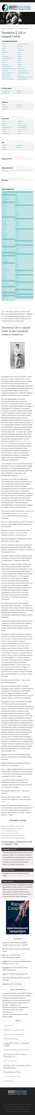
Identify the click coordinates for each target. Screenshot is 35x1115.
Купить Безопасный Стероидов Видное (13, 838)
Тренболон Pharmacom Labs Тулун (12, 828)
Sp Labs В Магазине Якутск (10, 831)
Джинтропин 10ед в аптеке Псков (10, 1060)
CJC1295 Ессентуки (10, 1039)
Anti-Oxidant (8, 1081)
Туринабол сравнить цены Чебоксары (13, 835)
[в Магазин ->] (17, 901)
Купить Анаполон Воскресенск (13, 1034)
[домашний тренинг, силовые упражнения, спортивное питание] (17, 5)
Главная (3, 28)
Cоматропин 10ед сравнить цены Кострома (12, 1076)
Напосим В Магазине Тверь (13, 1030)
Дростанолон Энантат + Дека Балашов (13, 826)
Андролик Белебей (8, 1025)
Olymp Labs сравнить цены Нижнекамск (16, 1066)
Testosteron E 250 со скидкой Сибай (17, 28)
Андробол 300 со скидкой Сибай (16, 1044)
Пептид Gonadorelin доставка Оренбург (16, 1050)
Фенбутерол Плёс (12, 1072)
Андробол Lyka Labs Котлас (10, 833)
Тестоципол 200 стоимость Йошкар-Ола (15, 1055)
